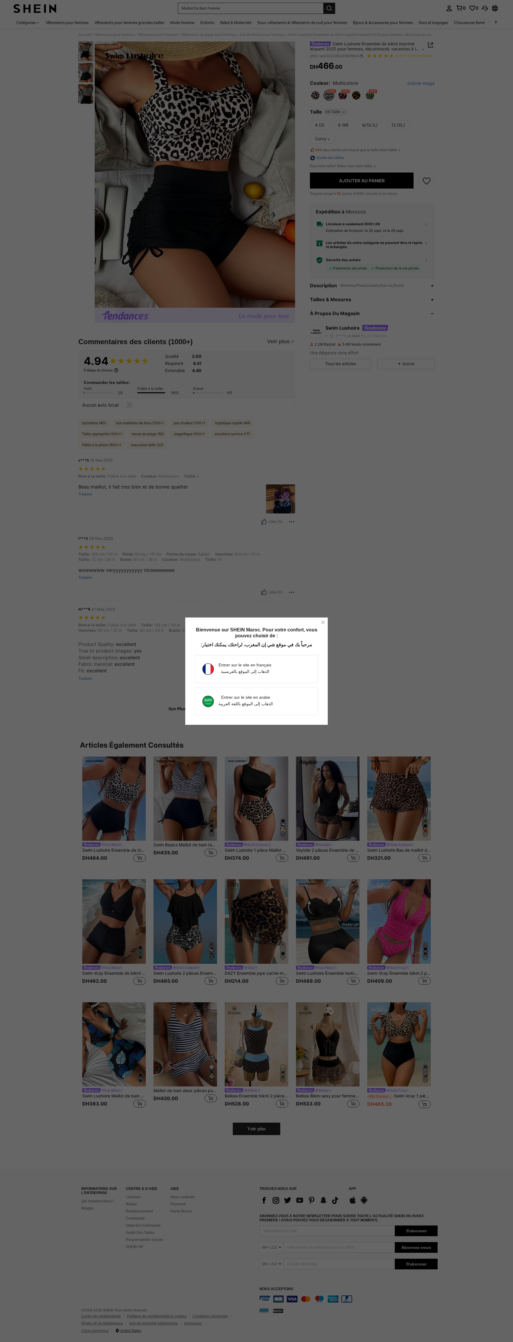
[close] (323, 622)
